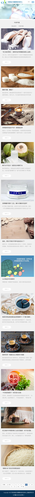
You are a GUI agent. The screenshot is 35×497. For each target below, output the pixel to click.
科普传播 (21, 26)
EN (29, 2)
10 (31, 484)
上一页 (8, 484)
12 (14, 486)
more (6, 62)
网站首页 (14, 26)
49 (18, 486)
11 (11, 486)
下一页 (22, 486)
